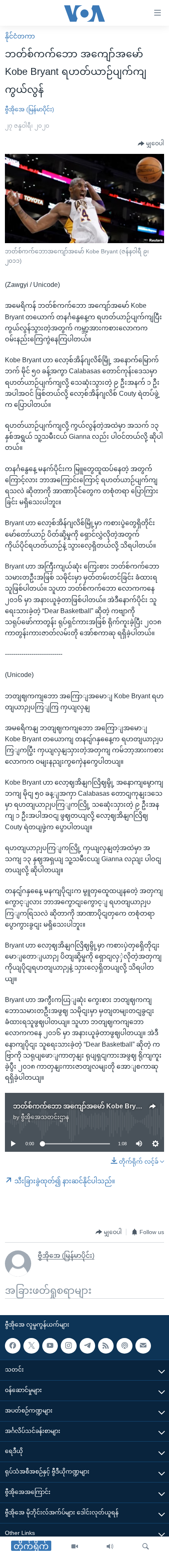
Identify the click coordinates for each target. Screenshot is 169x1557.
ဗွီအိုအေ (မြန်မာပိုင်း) (29, 109)
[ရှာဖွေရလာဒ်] (145, 1547)
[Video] (74, 1547)
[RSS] (106, 1346)
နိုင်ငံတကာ (20, 36)
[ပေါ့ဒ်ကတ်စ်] (124, 1346)
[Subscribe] (143, 1346)
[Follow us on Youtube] (50, 1346)
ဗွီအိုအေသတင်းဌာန (45, 1117)
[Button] (151, 143)
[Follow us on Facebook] (13, 1346)
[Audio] (110, 1547)
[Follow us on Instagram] (68, 1346)
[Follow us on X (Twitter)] (31, 1346)
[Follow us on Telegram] (87, 1346)
